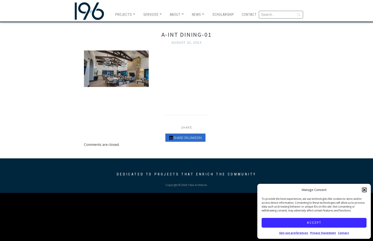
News (196, 15)
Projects (123, 15)
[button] (364, 190)
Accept (314, 223)
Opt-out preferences (293, 233)
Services (151, 15)
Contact (343, 233)
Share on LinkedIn (187, 138)
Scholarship (223, 15)
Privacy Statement (323, 233)
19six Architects (89, 10)
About (175, 15)
